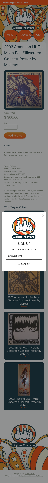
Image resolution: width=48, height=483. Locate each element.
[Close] (43, 215)
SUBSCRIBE (24, 264)
